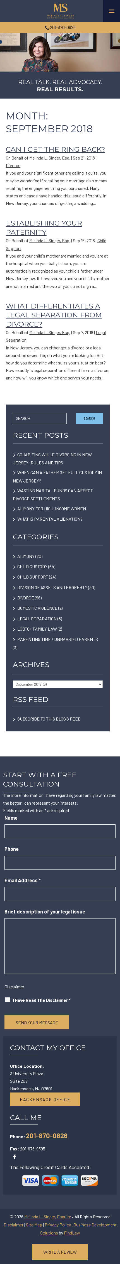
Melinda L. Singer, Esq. (49, 157)
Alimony (26, 556)
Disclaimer (14, 986)
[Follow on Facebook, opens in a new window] (14, 1156)
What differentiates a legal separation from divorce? (54, 315)
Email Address (22, 880)
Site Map (34, 1224)
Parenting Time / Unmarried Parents (57, 639)
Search (89, 418)
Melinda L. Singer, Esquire (47, 1216)
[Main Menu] (111, 10)
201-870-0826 (63, 27)
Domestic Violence (37, 608)
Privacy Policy (58, 1224)
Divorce (13, 165)
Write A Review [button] (60, 1252)
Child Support (32, 576)
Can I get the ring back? (55, 149)
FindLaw (72, 1232)
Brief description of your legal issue (44, 911)
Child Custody (32, 566)
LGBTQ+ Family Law (37, 628)
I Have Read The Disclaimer (42, 1000)
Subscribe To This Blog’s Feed (49, 718)
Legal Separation (37, 618)
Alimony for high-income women (51, 508)
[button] (114, 1223)
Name (11, 818)
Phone (11, 849)
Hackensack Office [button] (45, 1099)
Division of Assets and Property (52, 587)
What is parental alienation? (50, 518)
